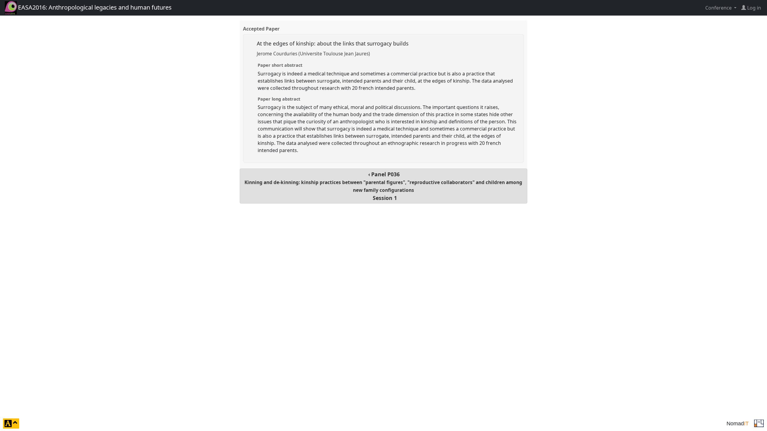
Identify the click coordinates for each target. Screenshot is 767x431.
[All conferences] (759, 423)
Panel (383, 186)
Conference (719, 7)
